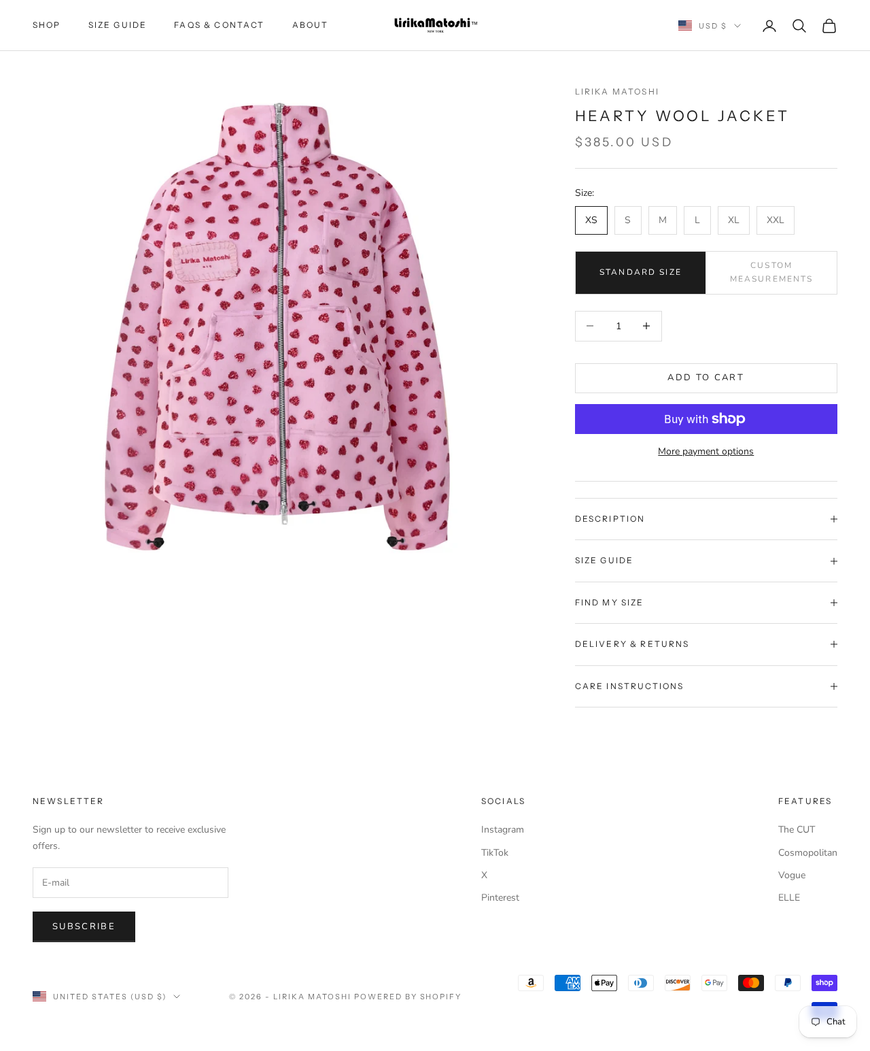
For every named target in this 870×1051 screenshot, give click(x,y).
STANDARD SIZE (640, 272)
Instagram (502, 829)
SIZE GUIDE (117, 25)
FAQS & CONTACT (219, 25)
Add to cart (705, 377)
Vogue (791, 875)
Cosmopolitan (807, 852)
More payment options (706, 451)
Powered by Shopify (408, 996)
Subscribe (84, 926)
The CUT (796, 829)
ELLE (789, 897)
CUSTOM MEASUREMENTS (772, 272)
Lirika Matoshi (617, 91)
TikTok (494, 852)
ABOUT (310, 25)
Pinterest (500, 897)
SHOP (47, 25)
